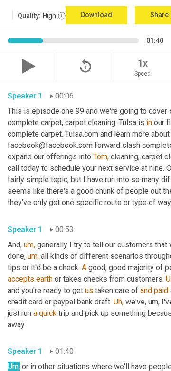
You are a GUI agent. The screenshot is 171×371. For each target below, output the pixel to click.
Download (96, 15)
